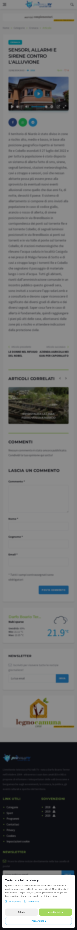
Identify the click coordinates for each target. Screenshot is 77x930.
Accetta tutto (55, 912)
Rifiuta (21, 912)
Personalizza (38, 921)
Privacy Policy (14, 901)
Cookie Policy (33, 901)
